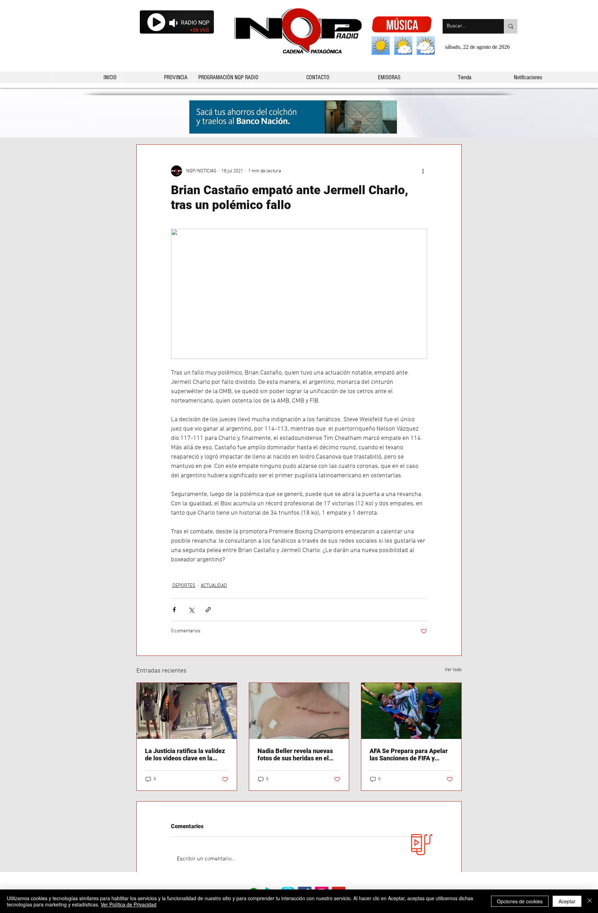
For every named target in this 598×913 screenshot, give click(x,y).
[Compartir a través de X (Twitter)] (191, 609)
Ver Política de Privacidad (128, 904)
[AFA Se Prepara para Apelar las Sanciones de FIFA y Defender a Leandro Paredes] (411, 711)
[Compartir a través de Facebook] (174, 609)
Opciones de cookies (520, 901)
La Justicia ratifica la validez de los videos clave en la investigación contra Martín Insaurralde (185, 754)
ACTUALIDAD (214, 586)
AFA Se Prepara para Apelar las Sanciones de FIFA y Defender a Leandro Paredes (410, 754)
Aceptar (567, 901)
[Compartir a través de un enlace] (208, 609)
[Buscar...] (510, 26)
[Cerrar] (590, 901)
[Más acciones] (423, 171)
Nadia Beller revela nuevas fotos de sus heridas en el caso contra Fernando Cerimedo (295, 754)
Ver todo (453, 670)
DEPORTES (183, 586)
